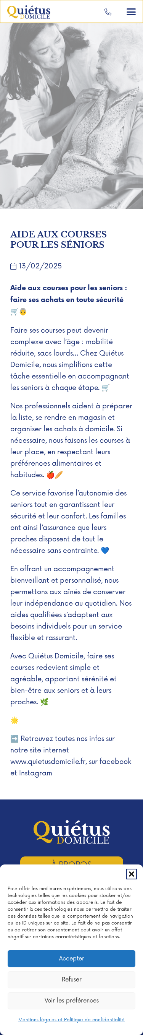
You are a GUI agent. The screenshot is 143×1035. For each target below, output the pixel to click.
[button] (131, 874)
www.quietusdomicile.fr (47, 761)
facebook (115, 761)
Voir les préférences (72, 1000)
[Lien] (107, 12)
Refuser (72, 979)
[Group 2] (28, 12)
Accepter (71, 958)
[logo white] (72, 832)
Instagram (35, 773)
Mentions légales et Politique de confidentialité (71, 1020)
